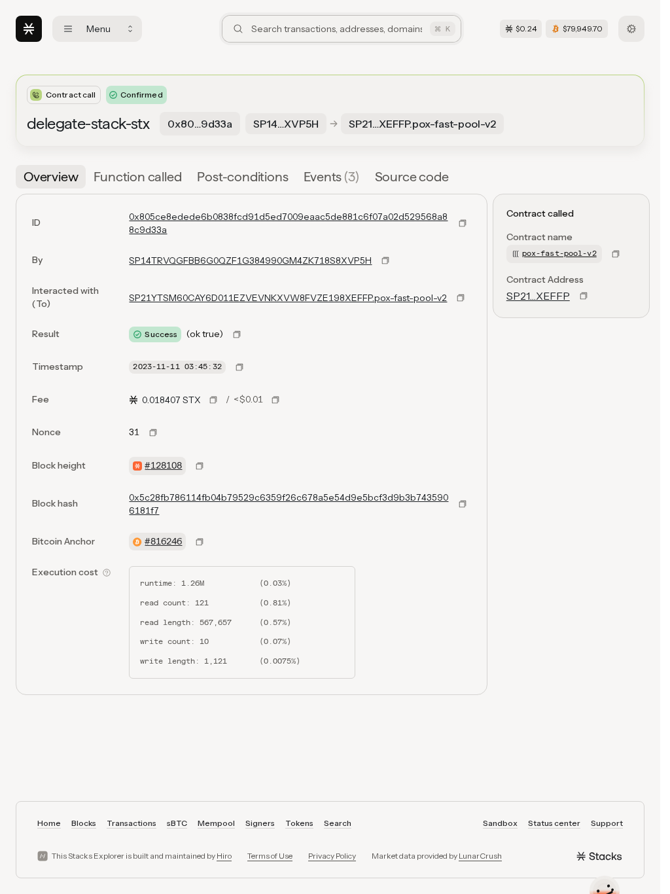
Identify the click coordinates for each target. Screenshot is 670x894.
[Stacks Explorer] (29, 29)
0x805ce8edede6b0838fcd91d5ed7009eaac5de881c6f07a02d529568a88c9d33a (288, 223)
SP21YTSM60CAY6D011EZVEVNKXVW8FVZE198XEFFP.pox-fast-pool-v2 (288, 298)
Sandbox (500, 823)
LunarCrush (480, 856)
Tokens (299, 823)
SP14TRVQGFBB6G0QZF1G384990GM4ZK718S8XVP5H (250, 260)
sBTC (177, 823)
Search (337, 823)
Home (49, 823)
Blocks (83, 823)
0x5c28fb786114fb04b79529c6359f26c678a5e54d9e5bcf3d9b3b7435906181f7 (288, 504)
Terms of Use (269, 856)
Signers (260, 823)
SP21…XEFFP (538, 295)
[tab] (51, 176)
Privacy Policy (332, 856)
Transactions (131, 823)
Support (607, 823)
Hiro (224, 856)
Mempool (216, 823)
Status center (554, 823)
